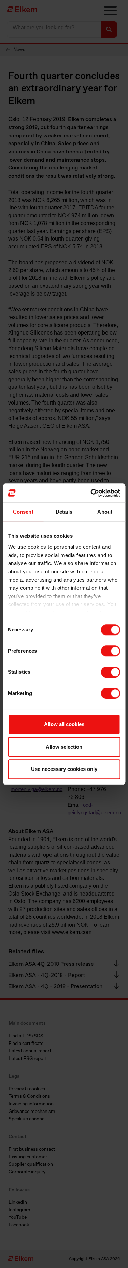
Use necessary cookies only (64, 769)
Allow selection (64, 747)
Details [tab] (64, 512)
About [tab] (104, 512)
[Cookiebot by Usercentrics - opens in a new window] (91, 493)
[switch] (110, 650)
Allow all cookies (64, 724)
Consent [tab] (23, 512)
